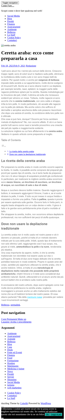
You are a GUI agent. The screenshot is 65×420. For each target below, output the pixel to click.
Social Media (13, 16)
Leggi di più (56, 414)
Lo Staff (11, 35)
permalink (15, 305)
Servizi (10, 377)
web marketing (14, 387)
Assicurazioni (13, 26)
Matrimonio (12, 366)
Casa (9, 347)
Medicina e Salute (15, 368)
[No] (2, 418)
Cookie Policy (14, 37)
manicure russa (34, 296)
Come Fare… (7, 5)
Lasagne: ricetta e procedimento (16, 322)
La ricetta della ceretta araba (21, 151)
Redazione (31, 65)
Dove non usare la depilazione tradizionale (27, 154)
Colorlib (24, 403)
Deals (10, 349)
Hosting (11, 363)
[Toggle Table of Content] (3, 146)
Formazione (13, 360)
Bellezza (11, 32)
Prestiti (10, 21)
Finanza (11, 24)
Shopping (11, 379)
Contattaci (12, 40)
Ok (47, 414)
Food (9, 358)
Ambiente (12, 29)
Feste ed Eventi (14, 352)
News (10, 371)
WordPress (46, 403)
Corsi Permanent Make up (13, 319)
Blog (9, 18)
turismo (10, 385)
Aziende (11, 339)
